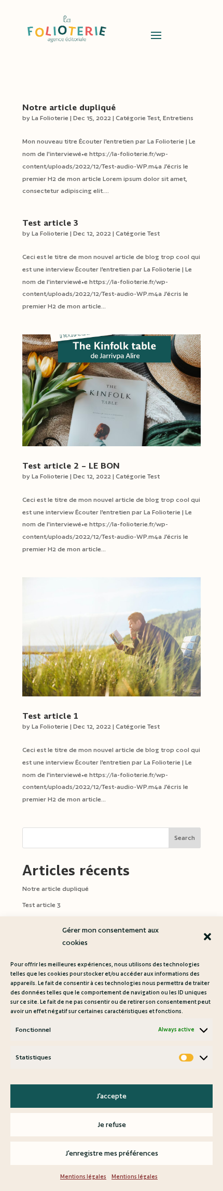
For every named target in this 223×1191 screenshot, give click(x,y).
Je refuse (111, 1125)
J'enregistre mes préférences (111, 1153)
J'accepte (111, 1096)
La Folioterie (50, 118)
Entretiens (178, 118)
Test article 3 (50, 223)
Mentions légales (83, 1176)
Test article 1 (50, 716)
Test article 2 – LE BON (71, 466)
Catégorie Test (138, 118)
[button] (207, 936)
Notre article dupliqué (69, 107)
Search (184, 838)
